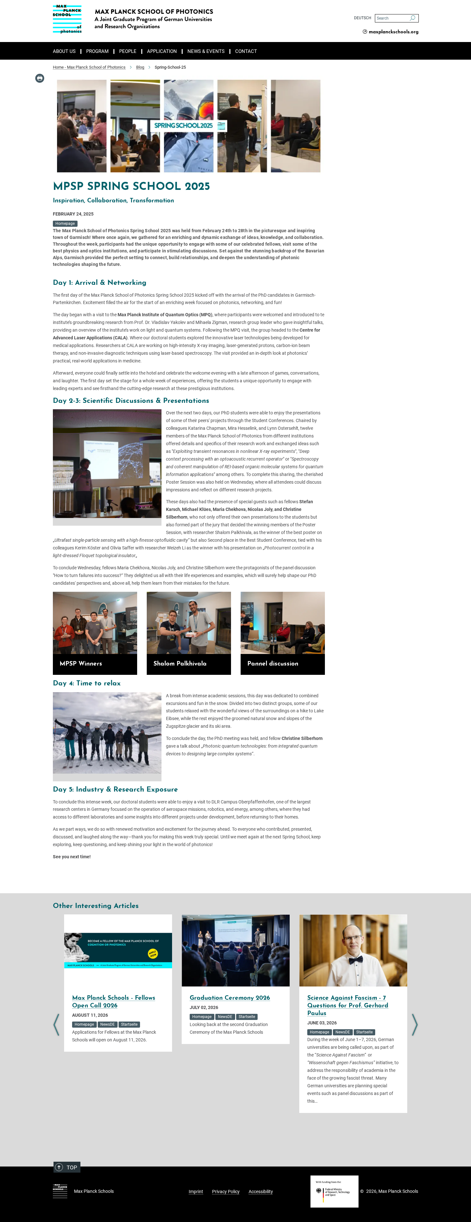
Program (97, 51)
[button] (156, 513)
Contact (246, 51)
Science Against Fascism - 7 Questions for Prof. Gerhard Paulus (347, 1006)
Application (162, 51)
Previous (56, 1025)
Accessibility (261, 1191)
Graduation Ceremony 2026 (230, 998)
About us (64, 51)
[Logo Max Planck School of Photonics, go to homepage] (173, 19)
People (127, 51)
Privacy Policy (226, 1191)
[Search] (412, 18)
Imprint (196, 1191)
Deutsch (362, 18)
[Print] (40, 78)
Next (415, 1025)
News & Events (206, 51)
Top (72, 1167)
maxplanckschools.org (394, 32)
